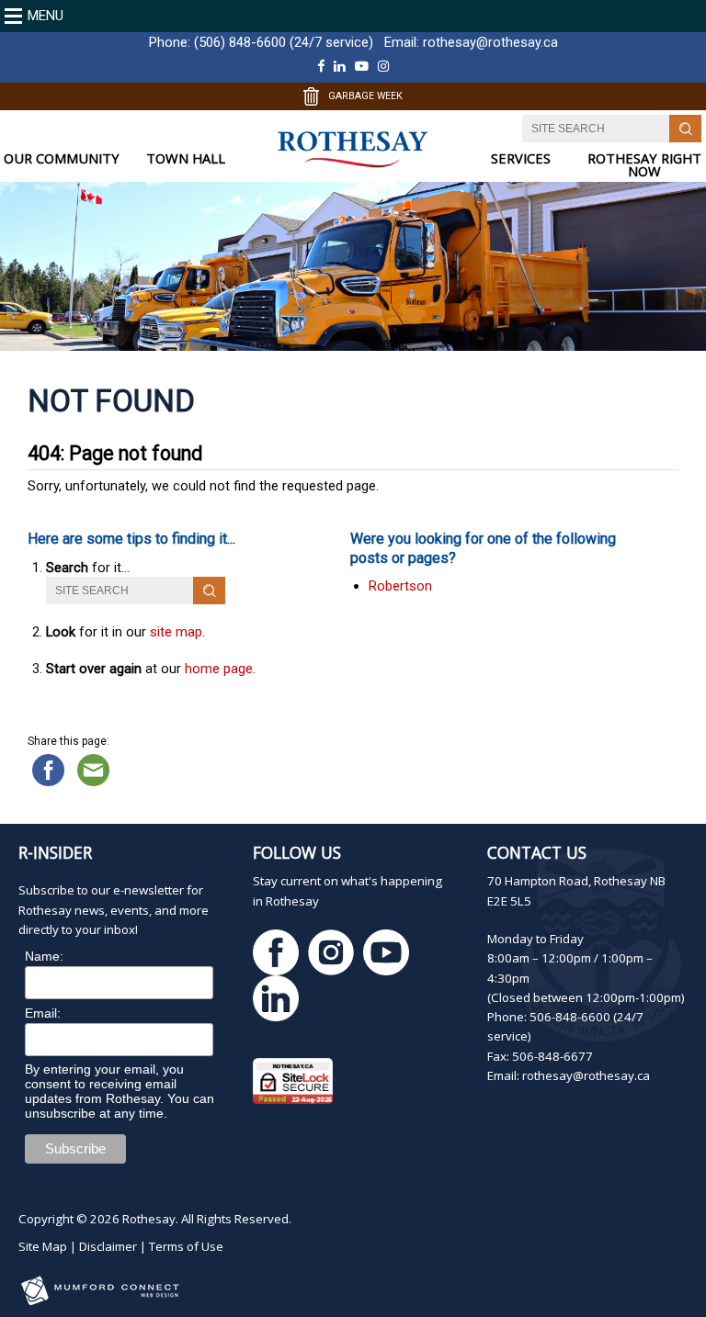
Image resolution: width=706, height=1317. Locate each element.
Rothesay (149, 1218)
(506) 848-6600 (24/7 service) (283, 42)
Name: (44, 956)
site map (176, 632)
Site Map (42, 1246)
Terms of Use (186, 1246)
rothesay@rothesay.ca (490, 42)
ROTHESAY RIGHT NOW (644, 165)
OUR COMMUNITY (62, 158)
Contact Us (536, 852)
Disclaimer (108, 1246)
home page (219, 668)
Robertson (400, 586)
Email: (43, 1013)
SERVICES (521, 158)
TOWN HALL (185, 158)
